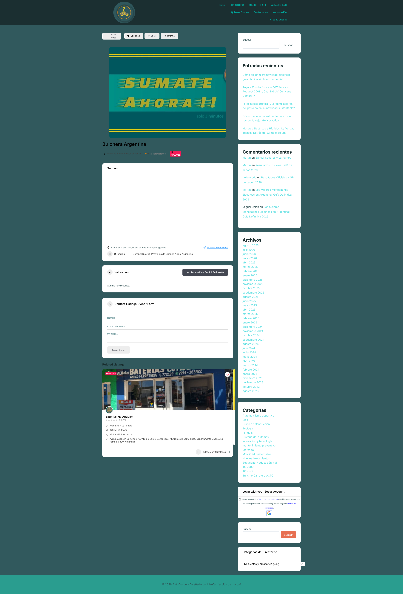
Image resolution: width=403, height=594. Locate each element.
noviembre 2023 (253, 382)
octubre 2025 (251, 288)
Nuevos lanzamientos (256, 458)
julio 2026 (249, 249)
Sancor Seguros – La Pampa (273, 157)
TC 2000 (248, 466)
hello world (249, 177)
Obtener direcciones (217, 247)
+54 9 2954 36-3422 (121, 434)
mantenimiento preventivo (259, 445)
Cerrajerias (135, 153)
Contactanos (261, 12)
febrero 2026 (251, 271)
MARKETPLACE (258, 5)
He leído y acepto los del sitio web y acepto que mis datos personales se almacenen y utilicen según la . (270, 503)
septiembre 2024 (253, 339)
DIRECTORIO (237, 5)
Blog (245, 419)
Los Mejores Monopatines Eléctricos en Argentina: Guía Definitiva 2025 (267, 194)
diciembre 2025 (252, 279)
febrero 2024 (251, 369)
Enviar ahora (118, 350)
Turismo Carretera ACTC (258, 475)
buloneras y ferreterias (117, 153)
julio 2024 (249, 348)
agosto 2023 (251, 391)
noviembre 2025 (253, 284)
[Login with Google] (269, 513)
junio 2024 (249, 352)
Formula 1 (249, 432)
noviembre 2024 (253, 331)
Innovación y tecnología (257, 441)
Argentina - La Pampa (121, 425)
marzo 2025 (250, 313)
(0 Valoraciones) (158, 154)
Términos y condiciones (268, 499)
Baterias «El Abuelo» (119, 416)
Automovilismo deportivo (258, 415)
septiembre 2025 (253, 292)
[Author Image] (109, 410)
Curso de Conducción (256, 424)
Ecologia (248, 428)
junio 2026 (249, 254)
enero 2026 (250, 275)
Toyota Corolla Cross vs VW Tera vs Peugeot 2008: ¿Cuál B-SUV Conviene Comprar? (267, 91)
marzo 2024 (250, 365)
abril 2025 (249, 309)
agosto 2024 (251, 344)
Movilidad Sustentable (257, 454)
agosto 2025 (250, 296)
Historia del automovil (256, 437)
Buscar (247, 39)
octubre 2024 (251, 335)
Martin (247, 157)
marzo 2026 (250, 266)
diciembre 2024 (253, 326)
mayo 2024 (250, 356)
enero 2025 (250, 322)
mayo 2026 (250, 258)
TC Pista (248, 471)
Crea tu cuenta (278, 19)
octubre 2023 (251, 386)
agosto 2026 (251, 245)
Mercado (248, 449)
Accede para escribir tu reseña (207, 272)
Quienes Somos (240, 12)
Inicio (222, 5)
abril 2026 (249, 262)
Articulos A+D (279, 5)
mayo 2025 (250, 305)
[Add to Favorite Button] (227, 374)
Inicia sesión (279, 12)
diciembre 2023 (253, 378)
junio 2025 (249, 301)
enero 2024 (250, 373)
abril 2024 (249, 361)
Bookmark (135, 35)
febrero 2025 (251, 318)
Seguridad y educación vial (260, 462)
